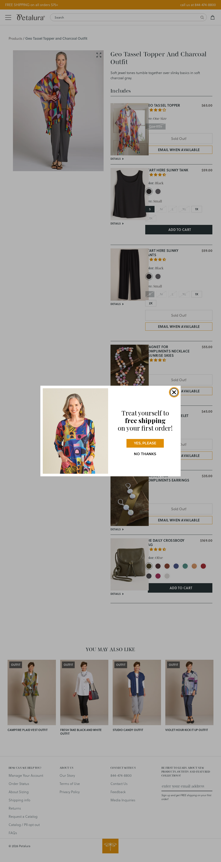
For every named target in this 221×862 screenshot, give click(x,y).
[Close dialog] (174, 392)
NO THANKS (145, 454)
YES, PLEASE (145, 443)
